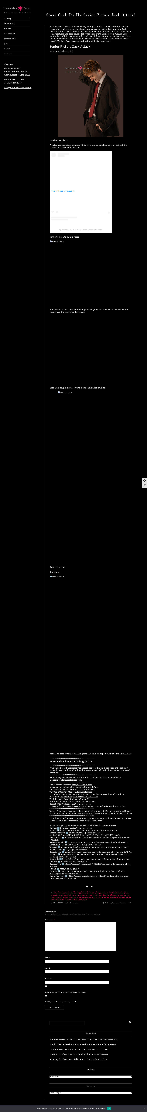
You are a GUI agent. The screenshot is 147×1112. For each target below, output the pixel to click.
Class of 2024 (58, 903)
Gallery (7, 18)
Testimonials (10, 38)
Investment (9, 23)
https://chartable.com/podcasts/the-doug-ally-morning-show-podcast (96, 859)
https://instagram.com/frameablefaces (79, 796)
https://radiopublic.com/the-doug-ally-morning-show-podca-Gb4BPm (98, 852)
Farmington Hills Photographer (62, 894)
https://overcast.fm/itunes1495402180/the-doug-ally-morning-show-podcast (90, 865)
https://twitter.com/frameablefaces (75, 792)
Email (48, 968)
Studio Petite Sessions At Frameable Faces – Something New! (83, 1044)
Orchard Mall (93, 896)
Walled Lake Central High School (91, 897)
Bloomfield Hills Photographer (88, 892)
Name (48, 957)
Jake (104, 29)
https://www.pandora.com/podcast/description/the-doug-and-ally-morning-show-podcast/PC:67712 (87, 872)
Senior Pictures (62, 897)
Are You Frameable (69, 892)
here (100, 820)
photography (114, 896)
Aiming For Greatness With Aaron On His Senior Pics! (79, 1059)
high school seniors (72, 903)
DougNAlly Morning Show (118, 892)
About (7, 48)
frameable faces (80, 894)
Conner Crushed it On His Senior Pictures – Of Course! (79, 1054)
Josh (110, 29)
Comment (50, 920)
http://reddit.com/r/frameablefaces (74, 804)
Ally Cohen (57, 892)
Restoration (9, 33)
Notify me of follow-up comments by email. (66, 992)
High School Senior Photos (119, 894)
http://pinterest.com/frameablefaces (77, 801)
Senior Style (73, 897)
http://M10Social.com (82, 784)
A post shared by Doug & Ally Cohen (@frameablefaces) (80, 230)
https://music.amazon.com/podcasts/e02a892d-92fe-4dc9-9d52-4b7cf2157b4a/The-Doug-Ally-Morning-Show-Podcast (88, 843)
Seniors (7, 28)
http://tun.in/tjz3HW (70, 869)
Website (48, 979)
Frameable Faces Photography (98, 894)
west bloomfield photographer (76, 899)
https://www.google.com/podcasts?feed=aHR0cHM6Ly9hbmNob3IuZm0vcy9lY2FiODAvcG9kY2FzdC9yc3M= (84, 833)
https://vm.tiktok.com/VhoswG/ (73, 799)
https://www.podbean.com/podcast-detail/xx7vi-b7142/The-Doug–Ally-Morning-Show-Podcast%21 (89, 855)
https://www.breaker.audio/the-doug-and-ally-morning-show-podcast (94, 847)
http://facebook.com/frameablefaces (76, 789)
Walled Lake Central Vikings (114, 897)
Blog (6, 43)
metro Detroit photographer (61, 896)
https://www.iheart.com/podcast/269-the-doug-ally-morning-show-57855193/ (89, 838)
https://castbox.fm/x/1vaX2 (74, 861)
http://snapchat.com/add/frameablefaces (79, 787)
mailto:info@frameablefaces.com (65, 780)
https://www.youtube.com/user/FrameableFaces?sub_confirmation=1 (92, 794)
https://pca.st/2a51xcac (76, 849)
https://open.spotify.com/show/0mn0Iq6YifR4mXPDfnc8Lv (88, 830)
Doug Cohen (104, 892)
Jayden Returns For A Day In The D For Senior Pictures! (79, 1049)
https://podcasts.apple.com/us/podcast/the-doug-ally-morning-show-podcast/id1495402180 (89, 877)
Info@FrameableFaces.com (17, 87)
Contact (7, 53)
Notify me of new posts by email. (61, 1002)
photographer (104, 896)
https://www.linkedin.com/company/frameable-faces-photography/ (92, 806)
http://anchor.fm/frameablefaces (76, 828)
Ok (109, 1108)
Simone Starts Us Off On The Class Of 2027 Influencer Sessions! (83, 1039)
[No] (144, 1108)
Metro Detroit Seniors (80, 896)
